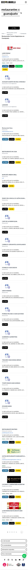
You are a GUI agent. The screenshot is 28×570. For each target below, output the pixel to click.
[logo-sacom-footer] (14, 563)
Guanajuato (23, 33)
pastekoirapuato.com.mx (7, 432)
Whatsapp (19, 66)
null (3, 178)
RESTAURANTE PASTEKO (9, 429)
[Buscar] (21, 13)
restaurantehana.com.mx (7, 131)
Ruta (6, 66)
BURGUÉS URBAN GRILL (9, 174)
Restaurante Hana (7, 128)
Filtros (14, 28)
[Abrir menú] (26, 2)
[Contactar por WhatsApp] (24, 556)
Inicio (3, 33)
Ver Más (5, 69)
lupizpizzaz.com (5, 56)
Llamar (12, 66)
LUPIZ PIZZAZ (6, 53)
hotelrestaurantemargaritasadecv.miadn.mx (11, 459)
